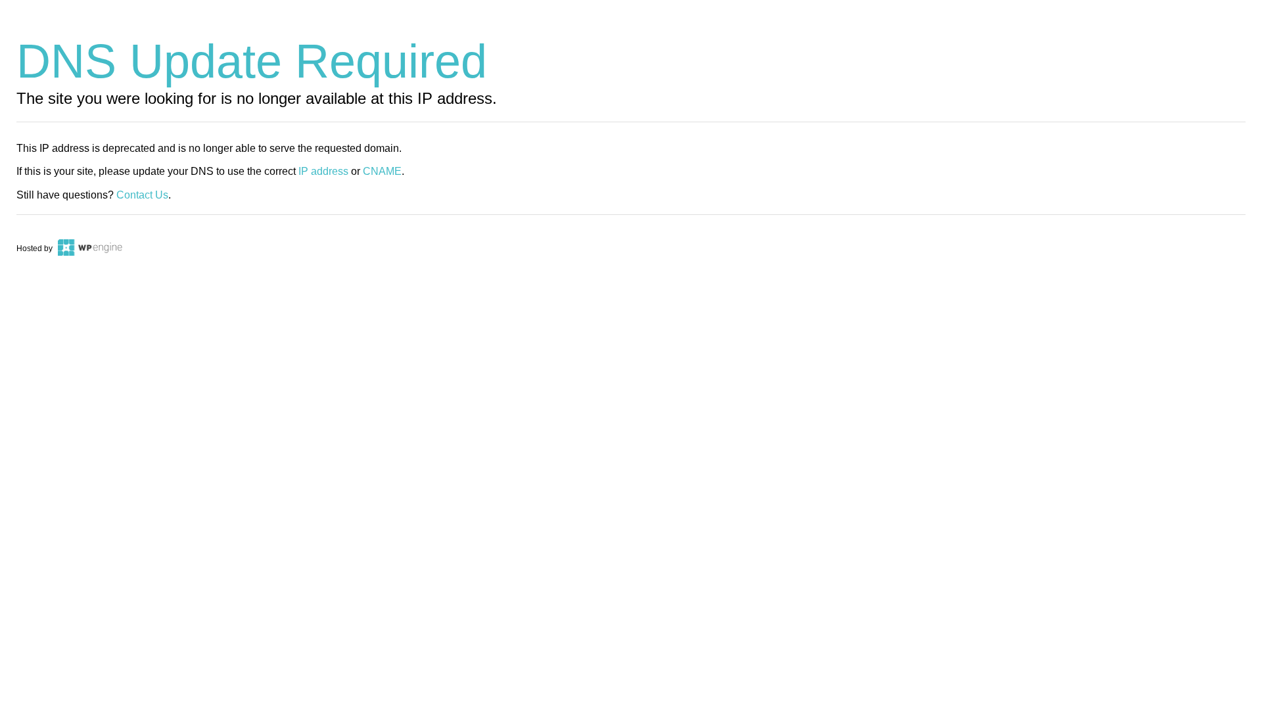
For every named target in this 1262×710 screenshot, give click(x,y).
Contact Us (142, 195)
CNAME (382, 171)
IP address (323, 171)
